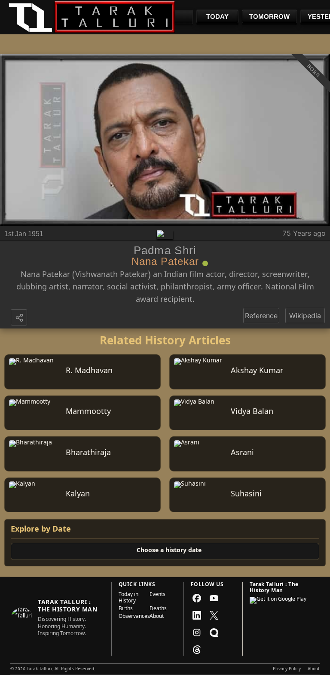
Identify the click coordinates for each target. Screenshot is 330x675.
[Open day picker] (184, 17)
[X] (214, 615)
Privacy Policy (287, 669)
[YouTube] (214, 598)
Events (157, 595)
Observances (131, 617)
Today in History (128, 598)
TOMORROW (269, 16)
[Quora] (214, 632)
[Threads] (197, 650)
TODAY (217, 16)
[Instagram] (197, 632)
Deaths (158, 609)
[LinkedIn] (197, 615)
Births (126, 609)
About (157, 617)
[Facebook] (197, 598)
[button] (19, 318)
